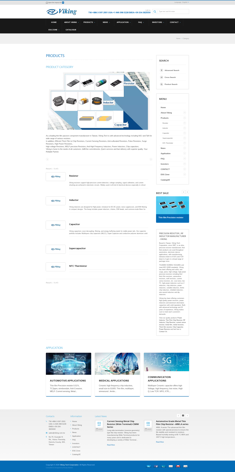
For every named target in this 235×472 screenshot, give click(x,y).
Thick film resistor (165, 327)
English (184, 2)
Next (183, 192)
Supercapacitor (77, 248)
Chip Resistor (170, 322)
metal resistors (178, 325)
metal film (168, 325)
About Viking (70, 22)
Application (123, 22)
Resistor (73, 175)
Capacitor (74, 224)
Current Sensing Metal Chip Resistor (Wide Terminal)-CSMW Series (123, 424)
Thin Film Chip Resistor (174, 320)
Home (54, 22)
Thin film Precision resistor (171, 217)
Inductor (74, 200)
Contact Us (163, 331)
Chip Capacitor (178, 327)
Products (88, 22)
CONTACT (174, 22)
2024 (100, 429)
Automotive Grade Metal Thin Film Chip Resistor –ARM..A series (172, 422)
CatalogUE (71, 29)
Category (186, 38)
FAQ (140, 22)
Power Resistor (164, 329)
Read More (111, 445)
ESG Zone (53, 29)
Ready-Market (68, 468)
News (105, 22)
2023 (149, 429)
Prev (187, 192)
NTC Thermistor (78, 265)
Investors (157, 22)
